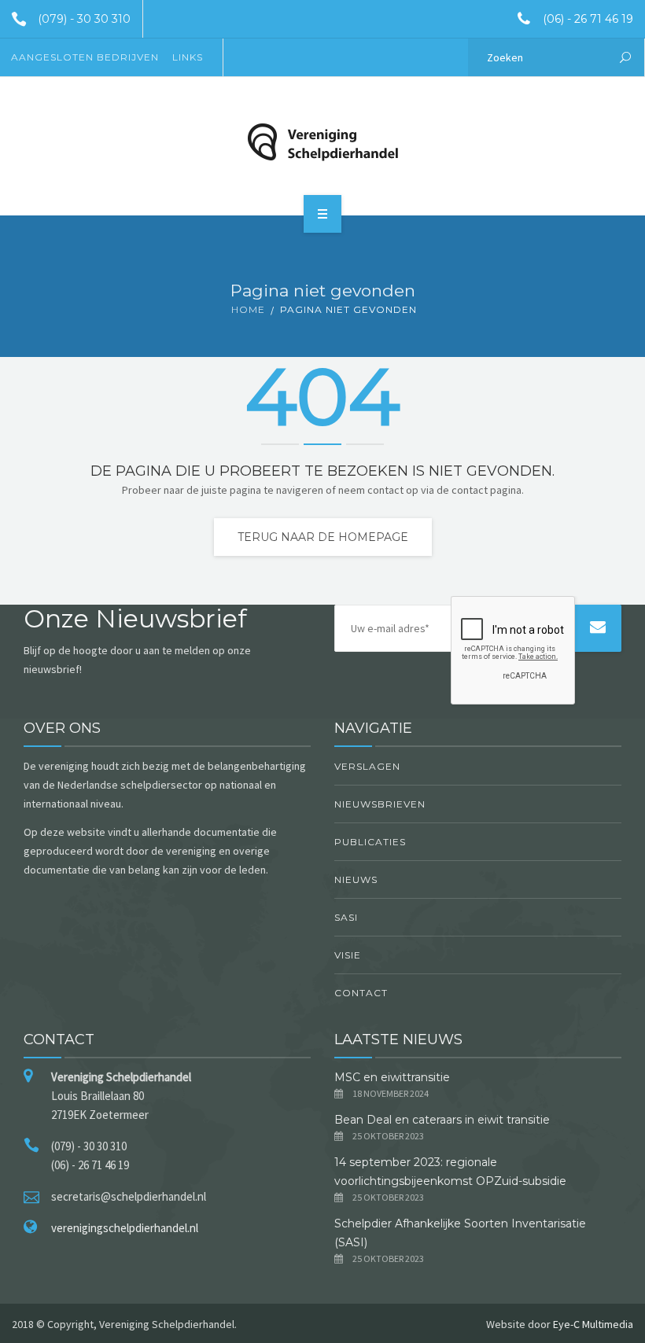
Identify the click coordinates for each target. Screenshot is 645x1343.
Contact (361, 993)
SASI (346, 917)
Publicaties (370, 842)
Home (248, 309)
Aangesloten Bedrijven (85, 57)
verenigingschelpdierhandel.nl (124, 1227)
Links (187, 57)
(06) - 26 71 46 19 (588, 19)
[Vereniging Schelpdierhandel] (322, 142)
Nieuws (356, 879)
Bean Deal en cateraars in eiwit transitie (443, 1120)
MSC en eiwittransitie (392, 1077)
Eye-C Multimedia (593, 1324)
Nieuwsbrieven (380, 804)
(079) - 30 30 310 (84, 19)
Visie (347, 955)
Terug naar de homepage (323, 537)
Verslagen (367, 766)
